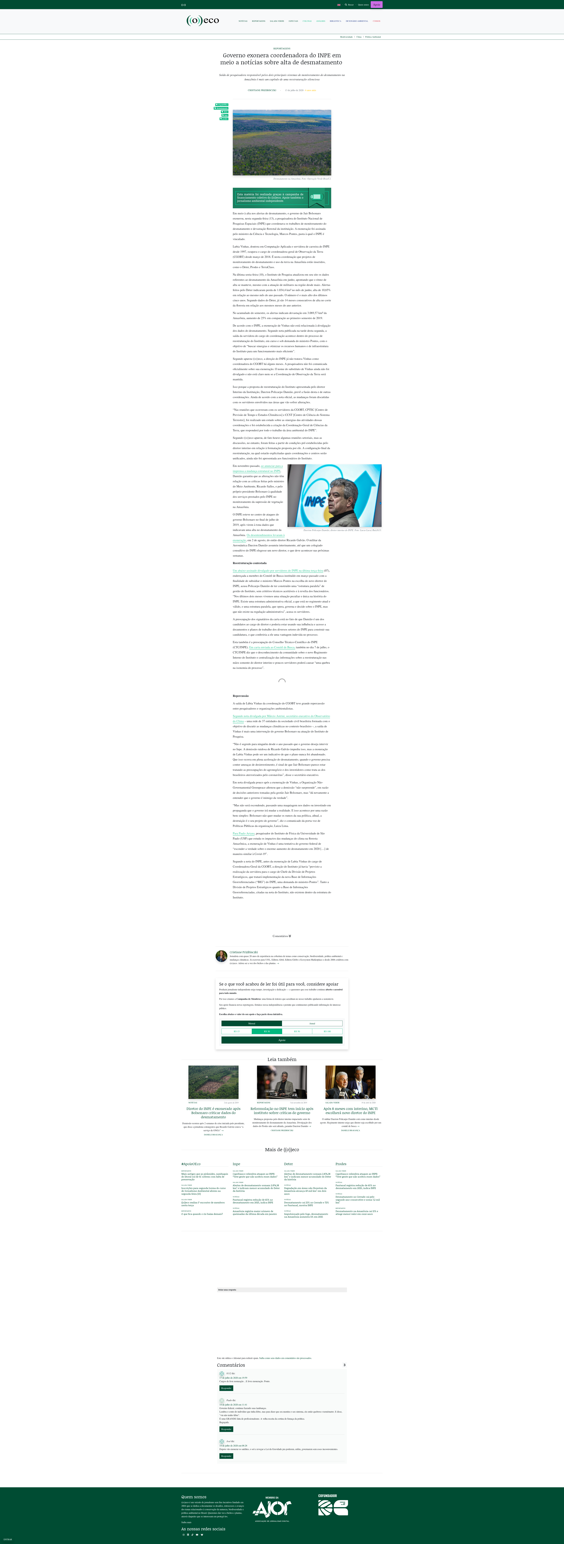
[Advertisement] (359, 514)
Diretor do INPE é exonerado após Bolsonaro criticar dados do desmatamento (213, 1112)
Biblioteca (335, 21)
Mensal (251, 1023)
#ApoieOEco (223, 104)
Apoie (376, 4)
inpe (226, 115)
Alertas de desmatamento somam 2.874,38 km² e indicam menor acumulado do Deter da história (256, 1188)
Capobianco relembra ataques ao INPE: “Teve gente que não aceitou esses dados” (255, 1175)
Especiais (293, 21)
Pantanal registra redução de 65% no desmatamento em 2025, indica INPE (253, 1201)
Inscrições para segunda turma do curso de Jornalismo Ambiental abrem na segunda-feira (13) (203, 1190)
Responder (226, 1388)
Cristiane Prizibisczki (262, 90)
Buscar (351, 4)
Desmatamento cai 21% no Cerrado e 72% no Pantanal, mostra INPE (306, 1204)
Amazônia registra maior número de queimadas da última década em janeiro (255, 1212)
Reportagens (258, 21)
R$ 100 (327, 1031)
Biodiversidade (346, 36)
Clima (358, 36)
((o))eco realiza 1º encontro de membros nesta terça (203, 1204)
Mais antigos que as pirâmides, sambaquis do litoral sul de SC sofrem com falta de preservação (204, 1176)
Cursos (376, 21)
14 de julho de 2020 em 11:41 (233, 1404)
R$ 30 (267, 1031)
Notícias (243, 21)
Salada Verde (277, 21)
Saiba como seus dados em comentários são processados (285, 1358)
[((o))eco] (203, 21)
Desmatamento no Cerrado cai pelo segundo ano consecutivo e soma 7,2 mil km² (358, 1199)
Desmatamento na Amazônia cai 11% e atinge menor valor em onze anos (357, 1212)
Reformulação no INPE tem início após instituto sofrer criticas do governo (282, 1110)
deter (226, 111)
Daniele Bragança (213, 1134)
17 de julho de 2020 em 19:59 (233, 1377)
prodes (225, 119)
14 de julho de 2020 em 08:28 (233, 1445)
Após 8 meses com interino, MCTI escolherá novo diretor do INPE (351, 1110)
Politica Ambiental (373, 36)
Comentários (280, 936)
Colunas (307, 21)
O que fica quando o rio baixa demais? (202, 1214)
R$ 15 (237, 1031)
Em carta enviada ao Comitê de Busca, (272, 647)
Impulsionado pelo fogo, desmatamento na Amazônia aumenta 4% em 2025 (306, 1215)
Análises (320, 21)
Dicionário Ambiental (357, 21)
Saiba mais (186, 1522)
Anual (312, 1023)
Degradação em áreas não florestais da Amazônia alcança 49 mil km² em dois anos (305, 1190)
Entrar (8, 1539)
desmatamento (222, 108)
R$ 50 (297, 1031)
